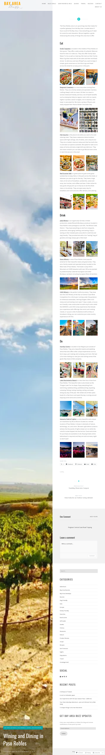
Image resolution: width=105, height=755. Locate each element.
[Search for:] (79, 571)
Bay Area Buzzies (65, 590)
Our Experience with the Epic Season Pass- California (76, 698)
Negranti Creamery (66, 87)
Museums (63, 631)
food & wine (63, 617)
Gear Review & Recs (65, 3)
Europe (62, 607)
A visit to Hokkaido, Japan (67, 695)
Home (44, 3)
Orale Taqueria (65, 49)
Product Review (64, 638)
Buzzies (90, 3)
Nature (62, 635)
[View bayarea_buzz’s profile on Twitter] (62, 676)
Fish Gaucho (64, 135)
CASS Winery (64, 292)
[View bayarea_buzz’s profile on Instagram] (64, 676)
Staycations (63, 655)
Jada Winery (64, 221)
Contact (98, 3)
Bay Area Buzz (14, 751)
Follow (63, 733)
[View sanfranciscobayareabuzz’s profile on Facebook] (60, 676)
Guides (76, 3)
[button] (66, 77)
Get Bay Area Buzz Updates (76, 716)
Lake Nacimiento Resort (68, 380)
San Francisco (64, 648)
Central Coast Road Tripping (83, 527)
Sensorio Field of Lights (68, 419)
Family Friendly (64, 610)
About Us (98, 7)
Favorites (62, 614)
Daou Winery (64, 259)
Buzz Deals (52, 3)
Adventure (63, 586)
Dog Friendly (21, 728)
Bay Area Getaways (11, 728)
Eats (61, 604)
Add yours (94, 516)
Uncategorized (37, 728)
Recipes (62, 645)
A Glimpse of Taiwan (66, 692)
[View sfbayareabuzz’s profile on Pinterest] (66, 676)
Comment (91, 555)
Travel (83, 3)
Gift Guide (63, 621)
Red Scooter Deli (66, 173)
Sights (62, 652)
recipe (62, 641)
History (62, 628)
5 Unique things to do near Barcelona (71, 707)
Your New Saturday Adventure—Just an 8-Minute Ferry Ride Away (78, 703)
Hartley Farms (65, 347)
